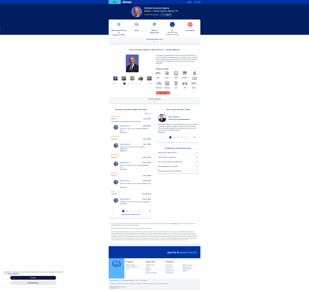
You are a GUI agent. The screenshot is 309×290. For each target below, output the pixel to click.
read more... (159, 63)
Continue (33, 277)
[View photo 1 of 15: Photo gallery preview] (115, 78)
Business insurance (187, 266)
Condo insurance (169, 272)
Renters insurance (170, 270)
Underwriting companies (131, 266)
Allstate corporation (130, 264)
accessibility (138, 283)
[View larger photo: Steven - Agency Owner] (132, 63)
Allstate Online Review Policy (131, 214)
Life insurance (169, 268)
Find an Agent (174, 223)
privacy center (120, 283)
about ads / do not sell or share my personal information (155, 283)
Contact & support (150, 264)
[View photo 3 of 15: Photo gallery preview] (132, 78)
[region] (33, 278)
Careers (127, 268)
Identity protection (187, 268)
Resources (148, 268)
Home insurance (169, 266)
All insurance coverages (151, 272)
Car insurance (169, 264)
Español (189, 2)
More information (33, 283)
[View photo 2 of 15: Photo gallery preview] (124, 78)
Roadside (185, 270)
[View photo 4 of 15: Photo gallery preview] (140, 78)
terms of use (113, 283)
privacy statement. (13, 273)
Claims (147, 266)
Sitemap (148, 270)
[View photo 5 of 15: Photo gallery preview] (149, 78)
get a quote (163, 93)
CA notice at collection (129, 283)
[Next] (150, 83)
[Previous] (114, 83)
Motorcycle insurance (188, 265)
